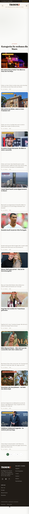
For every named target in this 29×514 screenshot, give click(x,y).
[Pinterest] (5, 479)
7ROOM (14, 5)
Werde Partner (4, 492)
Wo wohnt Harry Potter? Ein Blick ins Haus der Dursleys (13, 70)
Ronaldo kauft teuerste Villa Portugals (13, 230)
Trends (17, 473)
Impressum (3, 504)
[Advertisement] (14, 24)
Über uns (3, 487)
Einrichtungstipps (19, 471)
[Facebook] (9, 479)
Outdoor (17, 476)
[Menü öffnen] (26, 5)
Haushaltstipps (18, 481)
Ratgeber (17, 468)
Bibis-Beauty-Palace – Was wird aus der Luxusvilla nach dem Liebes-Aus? (14, 349)
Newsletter (26, 1)
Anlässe (17, 478)
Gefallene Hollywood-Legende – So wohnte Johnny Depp (12, 429)
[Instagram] (2, 479)
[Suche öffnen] (2, 5)
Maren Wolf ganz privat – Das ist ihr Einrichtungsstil (12, 270)
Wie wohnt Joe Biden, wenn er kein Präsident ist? (12, 110)
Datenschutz (9, 504)
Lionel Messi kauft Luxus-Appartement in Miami (14, 190)
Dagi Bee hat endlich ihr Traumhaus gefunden (13, 309)
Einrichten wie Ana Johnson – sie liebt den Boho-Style (13, 388)
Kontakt (3, 490)
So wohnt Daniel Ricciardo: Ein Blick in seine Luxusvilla (13, 149)
